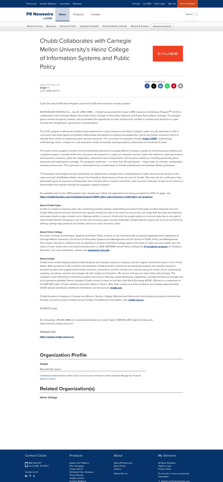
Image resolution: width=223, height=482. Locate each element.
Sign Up (172, 3)
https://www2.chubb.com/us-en (57, 337)
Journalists (65, 3)
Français (136, 3)
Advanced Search (162, 26)
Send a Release (187, 3)
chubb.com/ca (136, 300)
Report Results (76, 475)
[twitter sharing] (153, 86)
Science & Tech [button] (68, 26)
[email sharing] (180, 86)
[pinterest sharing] (173, 86)
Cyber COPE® (150, 138)
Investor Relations (48, 3)
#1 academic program (156, 246)
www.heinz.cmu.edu (99, 250)
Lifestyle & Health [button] (89, 26)
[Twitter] (34, 475)
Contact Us (30, 472)
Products (78, 14)
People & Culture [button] (140, 26)
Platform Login (165, 466)
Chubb (44, 364)
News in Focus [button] (34, 26)
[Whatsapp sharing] (167, 86)
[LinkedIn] (26, 475)
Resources (32, 3)
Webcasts (77, 3)
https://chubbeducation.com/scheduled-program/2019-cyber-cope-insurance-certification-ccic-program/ (96, 197)
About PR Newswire (123, 463)
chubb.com (116, 288)
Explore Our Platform (79, 463)
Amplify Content (76, 478)
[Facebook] (30, 475)
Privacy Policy (164, 469)
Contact (95, 14)
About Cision (120, 466)
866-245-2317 (35, 463)
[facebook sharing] (147, 86)
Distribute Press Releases (81, 472)
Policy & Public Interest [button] (115, 26)
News (62, 14)
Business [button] (51, 26)
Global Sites (119, 473)
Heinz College (48, 397)
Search (189, 14)
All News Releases (167, 463)
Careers (117, 469)
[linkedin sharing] (160, 86)
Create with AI (76, 469)
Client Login (159, 3)
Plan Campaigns (76, 466)
